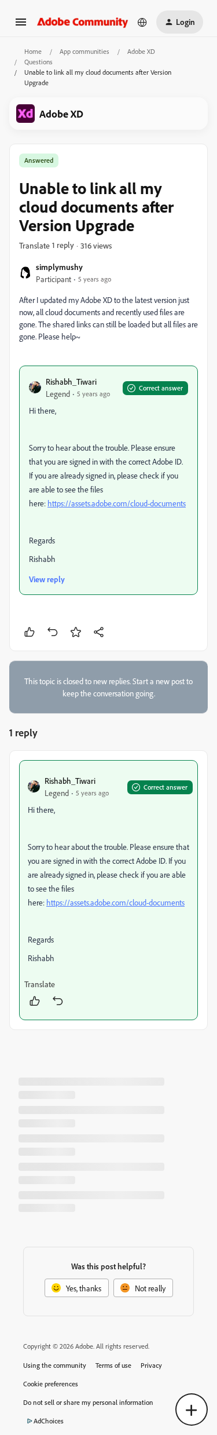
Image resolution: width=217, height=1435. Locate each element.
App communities (84, 51)
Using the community (54, 1365)
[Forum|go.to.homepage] (82, 22)
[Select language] (142, 22)
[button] (21, 26)
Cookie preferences (50, 1383)
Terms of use (113, 1365)
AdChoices (49, 1420)
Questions (38, 61)
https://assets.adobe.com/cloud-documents (116, 503)
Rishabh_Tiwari (71, 381)
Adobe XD (141, 51)
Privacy (151, 1365)
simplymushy (59, 267)
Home (33, 51)
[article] (108, 890)
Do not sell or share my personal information (88, 1402)
